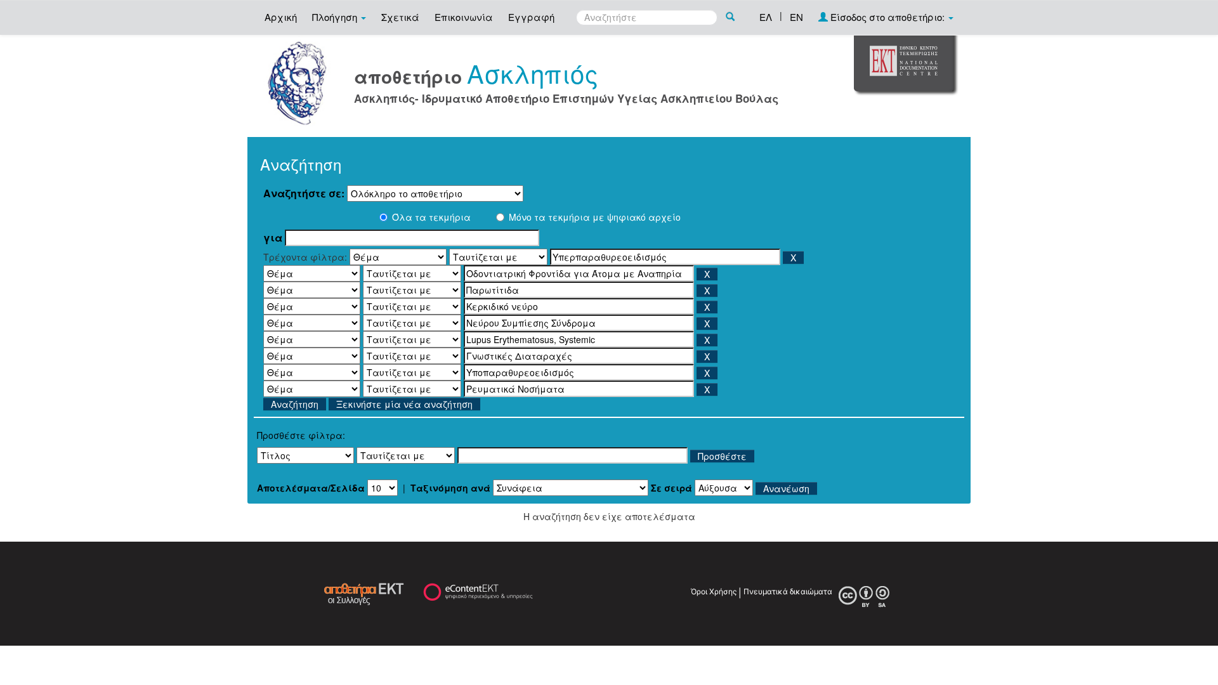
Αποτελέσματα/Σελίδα (311, 487)
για (272, 238)
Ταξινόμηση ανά (450, 487)
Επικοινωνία (464, 16)
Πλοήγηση (336, 16)
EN (796, 16)
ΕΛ (765, 16)
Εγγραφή (531, 16)
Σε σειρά (671, 487)
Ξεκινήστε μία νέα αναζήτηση (404, 404)
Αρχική (281, 16)
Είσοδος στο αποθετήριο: (887, 16)
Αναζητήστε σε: (303, 193)
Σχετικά (400, 16)
